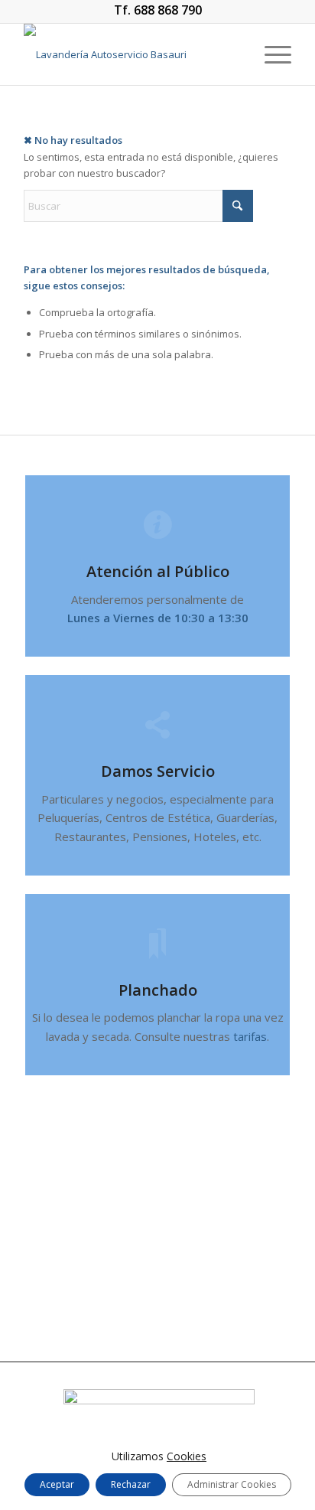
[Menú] (270, 54)
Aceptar (57, 1484)
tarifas (250, 1036)
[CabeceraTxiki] (131, 54)
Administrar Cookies (231, 1484)
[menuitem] (270, 54)
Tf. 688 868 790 (158, 10)
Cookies (186, 1456)
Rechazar (131, 1484)
